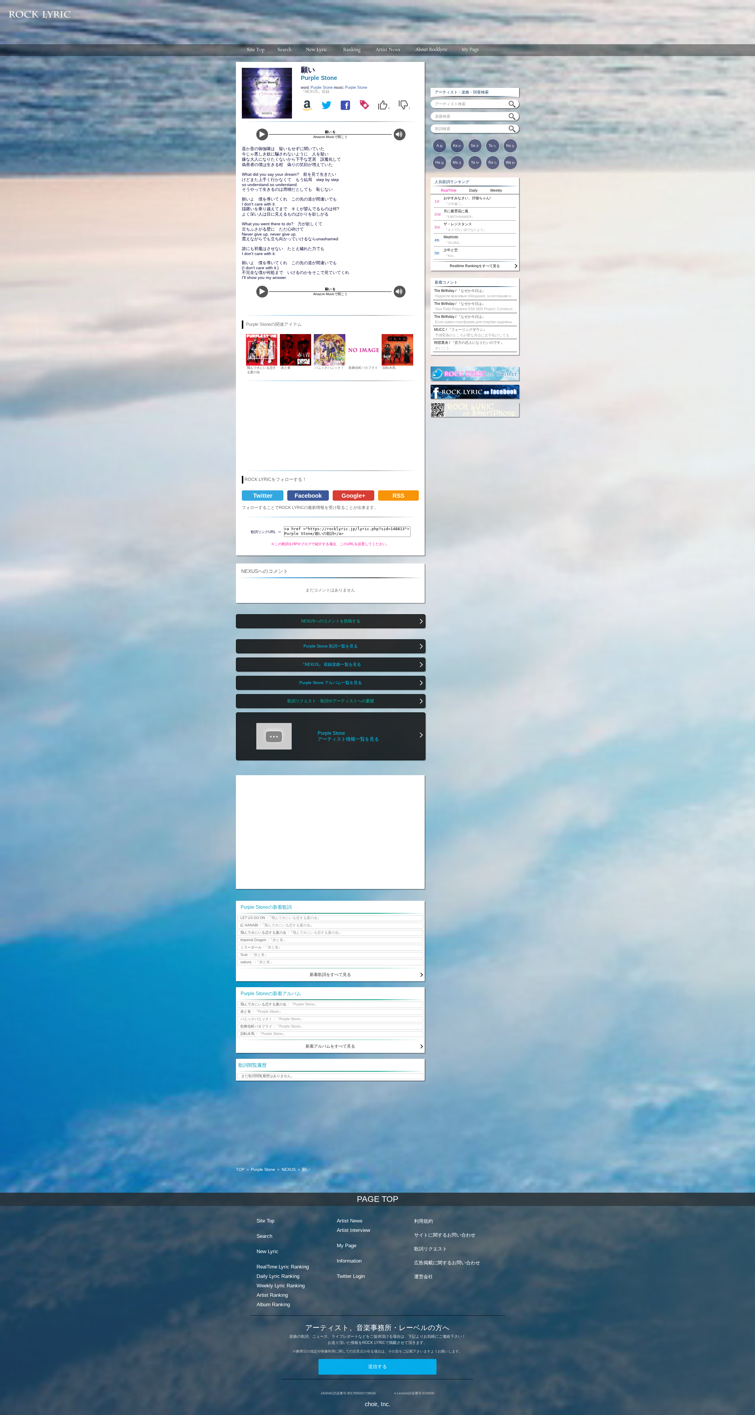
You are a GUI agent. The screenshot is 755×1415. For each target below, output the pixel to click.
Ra (492, 162)
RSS (398, 495)
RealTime (449, 190)
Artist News (349, 1221)
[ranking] (352, 50)
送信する (377, 1366)
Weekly (496, 190)
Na (510, 146)
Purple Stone (322, 87)
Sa (475, 146)
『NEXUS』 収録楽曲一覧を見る (331, 664)
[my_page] (470, 50)
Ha (439, 162)
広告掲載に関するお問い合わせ (447, 1262)
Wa (510, 162)
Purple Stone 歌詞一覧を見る (330, 646)
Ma (457, 162)
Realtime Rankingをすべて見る (475, 266)
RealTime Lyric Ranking (283, 1267)
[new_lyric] (316, 50)
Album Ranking (273, 1304)
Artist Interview (353, 1230)
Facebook (308, 495)
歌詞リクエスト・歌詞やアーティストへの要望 (330, 701)
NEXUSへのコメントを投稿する (330, 621)
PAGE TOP (377, 1199)
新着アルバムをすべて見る (330, 1046)
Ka (457, 146)
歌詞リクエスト (430, 1248)
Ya (475, 162)
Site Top (265, 1221)
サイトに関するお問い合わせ (444, 1234)
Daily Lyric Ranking (278, 1276)
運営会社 (423, 1276)
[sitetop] (255, 50)
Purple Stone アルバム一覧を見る (330, 683)
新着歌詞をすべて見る (330, 974)
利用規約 (423, 1221)
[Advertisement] (415, 19)
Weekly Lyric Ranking (281, 1286)
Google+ (353, 495)
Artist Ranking (272, 1295)
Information (349, 1261)
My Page (346, 1245)
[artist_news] (388, 50)
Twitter (263, 495)
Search (264, 1236)
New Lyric (267, 1251)
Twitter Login (351, 1276)
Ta (492, 146)
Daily (473, 190)
